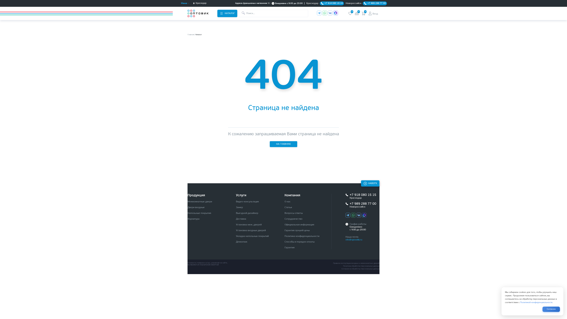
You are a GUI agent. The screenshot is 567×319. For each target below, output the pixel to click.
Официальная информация (299, 225)
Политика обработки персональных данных (361, 266)
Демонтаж (241, 242)
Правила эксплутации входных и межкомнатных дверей (356, 263)
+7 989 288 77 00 (363, 204)
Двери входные (196, 207)
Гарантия (290, 247)
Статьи (288, 207)
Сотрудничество (293, 219)
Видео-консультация (247, 202)
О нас (288, 202)
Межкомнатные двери (200, 202)
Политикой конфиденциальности (536, 302)
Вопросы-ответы (294, 213)
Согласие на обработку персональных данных (360, 269)
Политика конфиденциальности (302, 236)
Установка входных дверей (251, 230)
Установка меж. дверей (249, 225)
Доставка (241, 219)
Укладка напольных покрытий (252, 236)
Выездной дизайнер (247, 213)
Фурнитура (193, 219)
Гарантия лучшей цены (297, 230)
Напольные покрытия (199, 213)
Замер (239, 207)
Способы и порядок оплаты (300, 242)
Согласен (551, 309)
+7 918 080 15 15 (363, 195)
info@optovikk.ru (354, 240)
